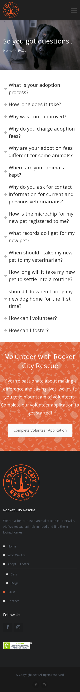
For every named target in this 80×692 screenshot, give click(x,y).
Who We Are (17, 555)
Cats (14, 574)
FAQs (11, 592)
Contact (13, 601)
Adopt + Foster (18, 564)
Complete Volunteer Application (40, 430)
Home (8, 50)
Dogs (14, 583)
